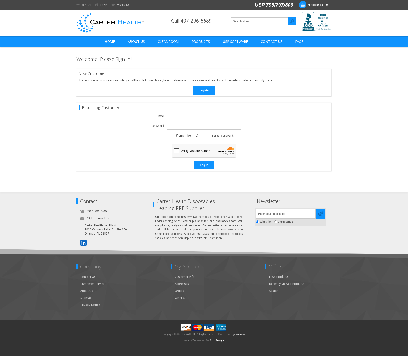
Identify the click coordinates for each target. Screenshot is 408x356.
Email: (161, 116)
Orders (179, 291)
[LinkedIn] (83, 243)
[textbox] (259, 21)
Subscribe (266, 222)
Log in (104, 5)
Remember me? (187, 135)
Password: (157, 126)
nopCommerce (238, 334)
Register (86, 5)
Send (320, 214)
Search (292, 21)
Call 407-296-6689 (191, 21)
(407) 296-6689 (97, 211)
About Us (86, 291)
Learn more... (217, 238)
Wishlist (180, 298)
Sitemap (86, 298)
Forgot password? (223, 135)
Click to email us (98, 218)
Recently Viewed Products (287, 284)
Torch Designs (217, 340)
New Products (279, 277)
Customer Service (92, 284)
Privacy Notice (90, 305)
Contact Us (88, 277)
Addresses (182, 284)
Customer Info (185, 277)
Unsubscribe (285, 222)
